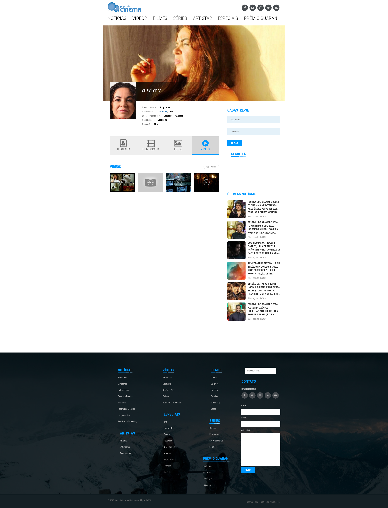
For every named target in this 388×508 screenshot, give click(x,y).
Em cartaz (215, 390)
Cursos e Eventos (125, 396)
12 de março (161, 111)
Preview (167, 465)
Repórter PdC (168, 390)
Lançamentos (124, 415)
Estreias (214, 396)
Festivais (168, 440)
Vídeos (139, 18)
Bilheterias (122, 384)
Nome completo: (149, 107)
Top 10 (167, 472)
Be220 (148, 500)
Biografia (123, 149)
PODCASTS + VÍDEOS (172, 402)
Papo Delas (169, 459)
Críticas (214, 377)
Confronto (168, 428)
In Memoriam (169, 447)
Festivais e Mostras (126, 409)
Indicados (207, 472)
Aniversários (125, 453)
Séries (180, 18)
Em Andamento (216, 440)
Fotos (178, 149)
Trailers (166, 396)
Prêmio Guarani (261, 18)
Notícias (117, 18)
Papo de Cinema (122, 500)
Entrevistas (125, 447)
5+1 (165, 421)
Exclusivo (122, 402)
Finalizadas (214, 434)
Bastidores (122, 377)
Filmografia (150, 149)
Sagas (213, 409)
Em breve (215, 384)
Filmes (160, 18)
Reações (207, 485)
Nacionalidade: (148, 120)
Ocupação (146, 124)
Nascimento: (147, 111)
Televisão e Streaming (127, 421)
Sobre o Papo (252, 502)
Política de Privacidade (270, 502)
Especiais (228, 18)
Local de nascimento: (151, 115)
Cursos (167, 434)
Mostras (167, 453)
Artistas (202, 18)
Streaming (215, 402)
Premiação (207, 478)
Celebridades (123, 390)
